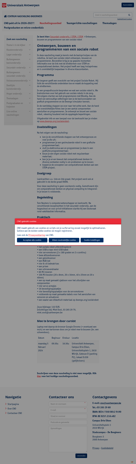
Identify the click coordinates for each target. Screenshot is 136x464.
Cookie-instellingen (92, 240)
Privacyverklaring (36, 235)
